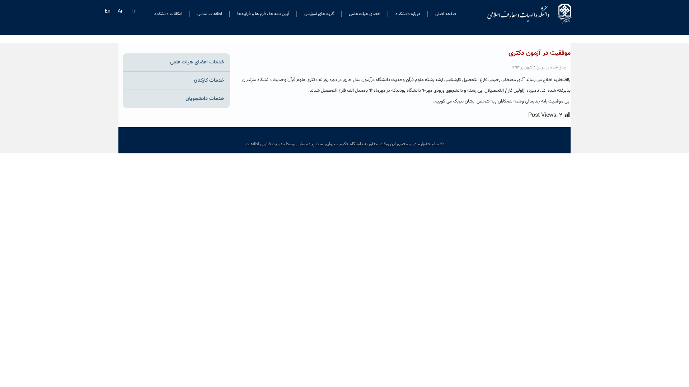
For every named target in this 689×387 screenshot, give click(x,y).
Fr (133, 11)
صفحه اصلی (445, 14)
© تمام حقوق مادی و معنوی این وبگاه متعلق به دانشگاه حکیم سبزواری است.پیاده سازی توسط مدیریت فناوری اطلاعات (344, 144)
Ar (120, 11)
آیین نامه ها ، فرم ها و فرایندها (263, 14)
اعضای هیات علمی (364, 14)
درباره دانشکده (407, 14)
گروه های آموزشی (319, 14)
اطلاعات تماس (209, 14)
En (108, 11)
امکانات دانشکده (168, 14)
